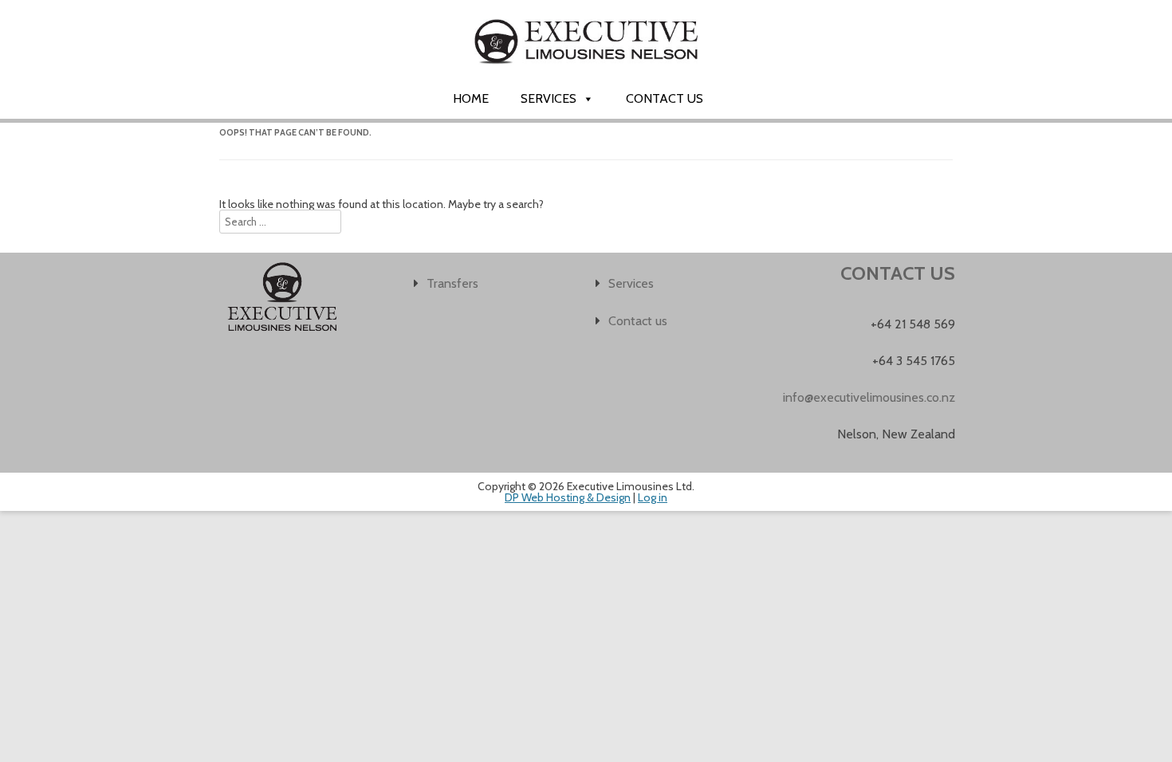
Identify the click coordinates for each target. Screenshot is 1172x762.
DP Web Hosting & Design (568, 497)
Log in (652, 497)
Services (548, 98)
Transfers (452, 283)
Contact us (664, 98)
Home (471, 98)
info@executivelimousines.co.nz (869, 397)
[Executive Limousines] (586, 77)
